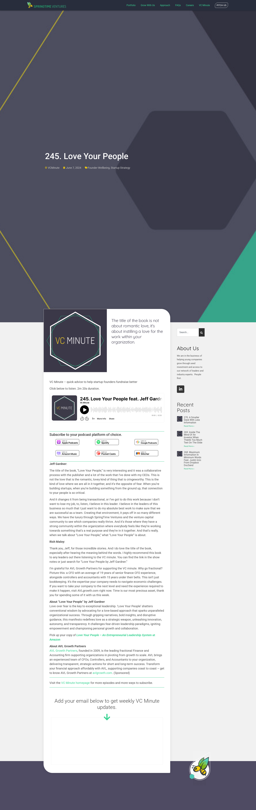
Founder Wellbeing (99, 167)
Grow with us (148, 5)
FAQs (178, 5)
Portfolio (131, 5)
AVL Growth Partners (63, 650)
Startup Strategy (120, 167)
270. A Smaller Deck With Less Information (192, 420)
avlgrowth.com (102, 673)
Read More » (189, 426)
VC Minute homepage (75, 683)
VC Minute (204, 5)
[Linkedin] (180, 389)
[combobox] (188, 332)
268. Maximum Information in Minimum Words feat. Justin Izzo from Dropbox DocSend (192, 459)
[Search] (202, 332)
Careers (190, 5)
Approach (165, 5)
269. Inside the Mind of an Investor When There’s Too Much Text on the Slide (193, 437)
